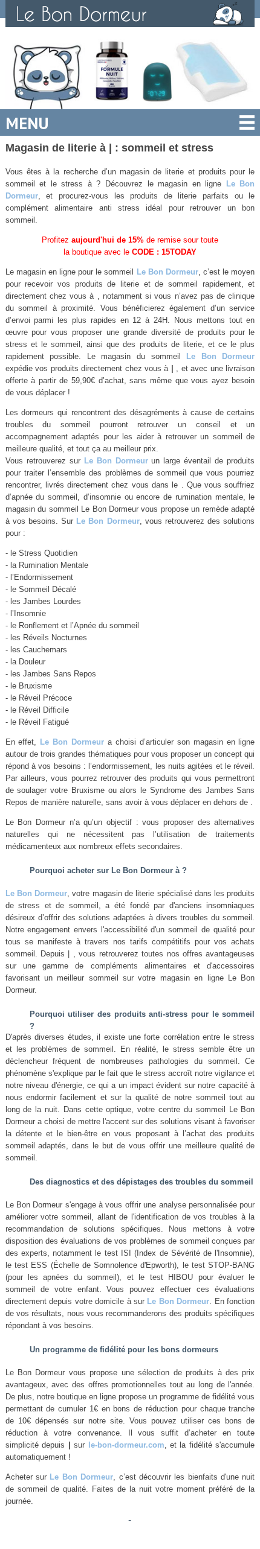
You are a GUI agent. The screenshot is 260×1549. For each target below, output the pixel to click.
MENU (27, 123)
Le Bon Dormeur (167, 271)
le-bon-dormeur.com (126, 1444)
